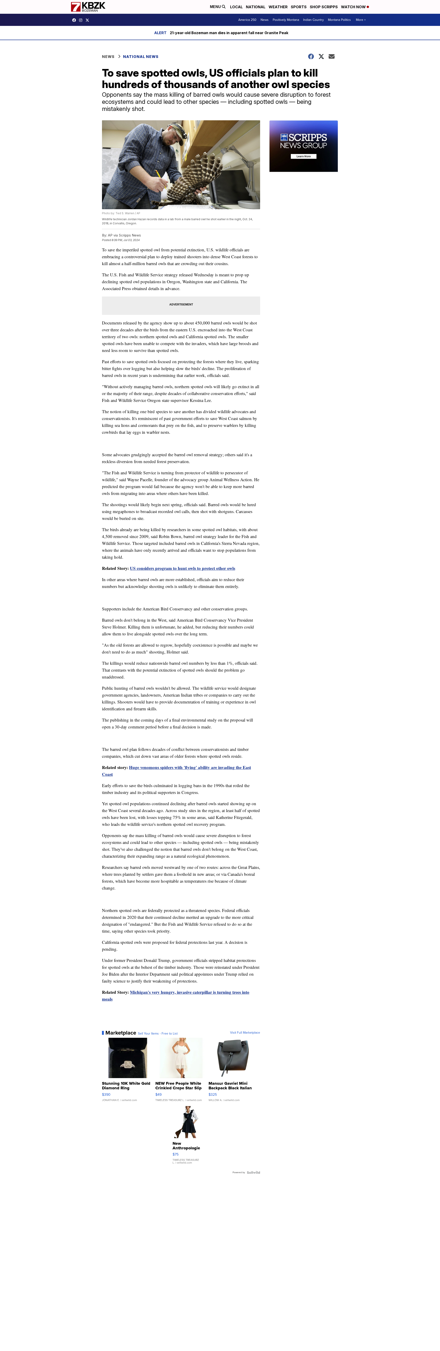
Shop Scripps (324, 7)
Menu (216, 7)
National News (141, 56)
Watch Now (354, 7)
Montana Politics (339, 19)
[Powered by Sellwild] (253, 1172)
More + (361, 19)
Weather (278, 7)
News (265, 19)
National (255, 7)
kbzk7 (75, 20)
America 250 (247, 19)
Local (236, 7)
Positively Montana (286, 19)
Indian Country (313, 19)
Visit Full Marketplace (245, 1032)
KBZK (88, 20)
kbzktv (82, 20)
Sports (299, 7)
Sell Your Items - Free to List (158, 1033)
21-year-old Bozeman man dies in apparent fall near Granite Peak (229, 32)
